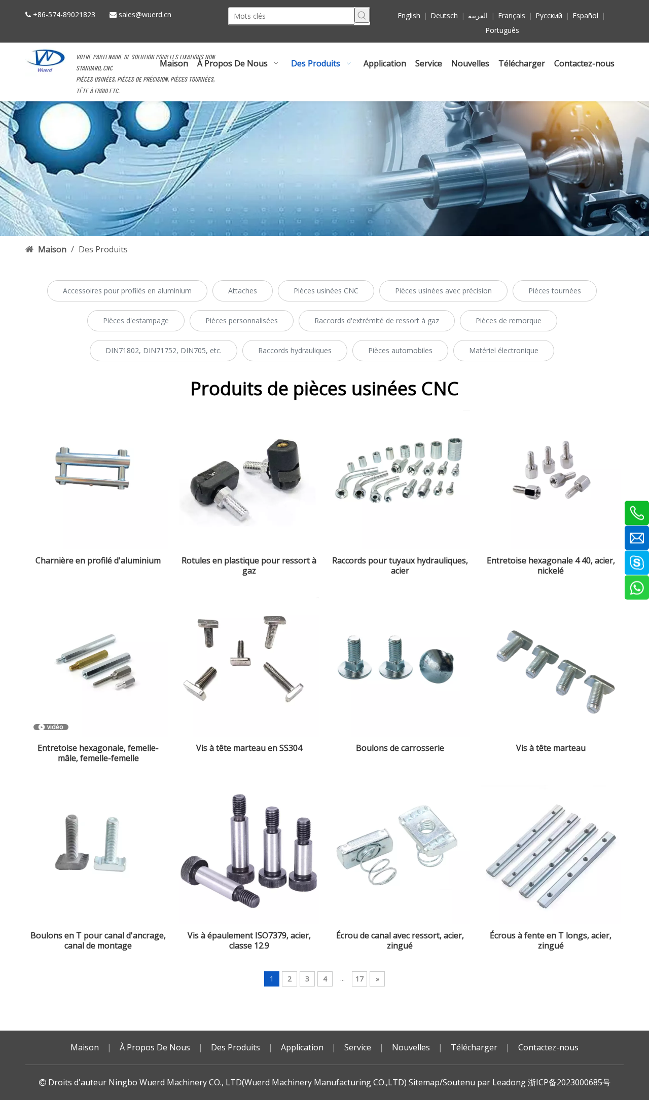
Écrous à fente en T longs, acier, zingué (550, 940)
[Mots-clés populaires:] (362, 15)
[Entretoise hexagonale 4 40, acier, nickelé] (551, 480)
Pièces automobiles (400, 350)
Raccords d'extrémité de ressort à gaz (376, 320)
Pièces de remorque (509, 320)
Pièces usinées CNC (326, 290)
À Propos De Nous (155, 1047)
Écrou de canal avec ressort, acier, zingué (400, 940)
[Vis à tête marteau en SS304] (249, 667)
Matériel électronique (503, 350)
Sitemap (424, 1082)
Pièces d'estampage (136, 320)
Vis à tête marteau (551, 748)
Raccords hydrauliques (295, 350)
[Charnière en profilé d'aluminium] (98, 480)
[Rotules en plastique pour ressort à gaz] (249, 480)
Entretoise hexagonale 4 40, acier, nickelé (551, 565)
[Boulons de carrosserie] (400, 667)
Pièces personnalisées (241, 320)
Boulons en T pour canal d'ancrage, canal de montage (98, 940)
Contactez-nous (548, 1047)
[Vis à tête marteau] (551, 667)
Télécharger (474, 1047)
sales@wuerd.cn (145, 14)
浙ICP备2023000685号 (569, 1082)
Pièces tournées (554, 290)
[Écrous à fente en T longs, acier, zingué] (551, 855)
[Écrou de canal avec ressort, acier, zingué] (400, 855)
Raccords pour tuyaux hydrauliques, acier (400, 565)
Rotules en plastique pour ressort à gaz (249, 565)
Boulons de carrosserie (400, 748)
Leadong (509, 1082)
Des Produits (235, 1047)
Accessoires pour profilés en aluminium (127, 290)
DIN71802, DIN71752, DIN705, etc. (163, 350)
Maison (84, 1047)
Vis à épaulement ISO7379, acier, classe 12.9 (249, 940)
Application (302, 1047)
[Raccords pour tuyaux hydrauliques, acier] (400, 480)
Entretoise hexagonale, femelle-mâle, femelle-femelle (98, 753)
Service (357, 1047)
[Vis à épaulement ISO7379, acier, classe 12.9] (249, 855)
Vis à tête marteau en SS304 (249, 748)
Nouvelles (411, 1047)
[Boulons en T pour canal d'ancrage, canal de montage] (98, 855)
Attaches (242, 290)
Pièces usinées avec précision (443, 290)
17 (359, 978)
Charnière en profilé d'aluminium (98, 560)
